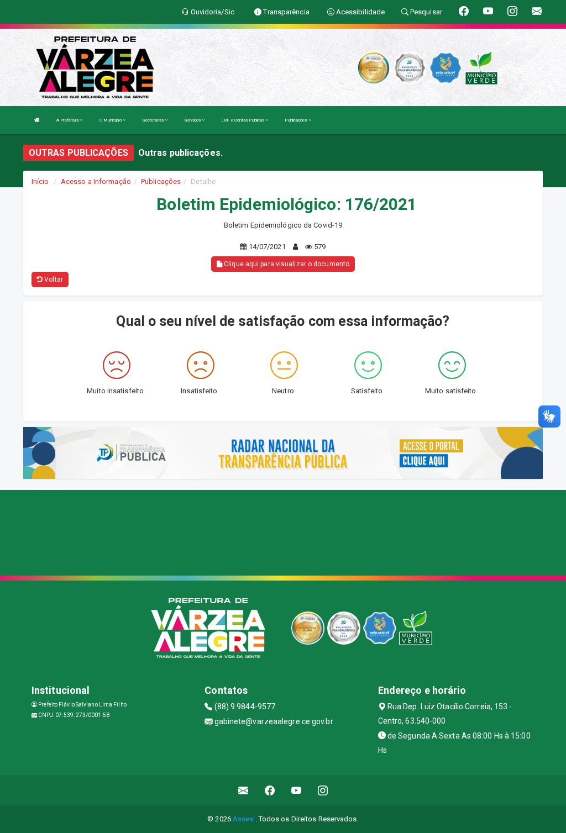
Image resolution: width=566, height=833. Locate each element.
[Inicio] (37, 120)
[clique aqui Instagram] (323, 790)
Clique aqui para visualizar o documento (285, 264)
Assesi (244, 819)
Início (40, 181)
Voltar (53, 279)
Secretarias (153, 120)
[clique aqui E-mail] (243, 790)
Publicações (296, 120)
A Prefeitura (68, 120)
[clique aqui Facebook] (270, 790)
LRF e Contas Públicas (243, 120)
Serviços (193, 120)
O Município (111, 120)
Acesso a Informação (96, 181)
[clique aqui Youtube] (296, 790)
